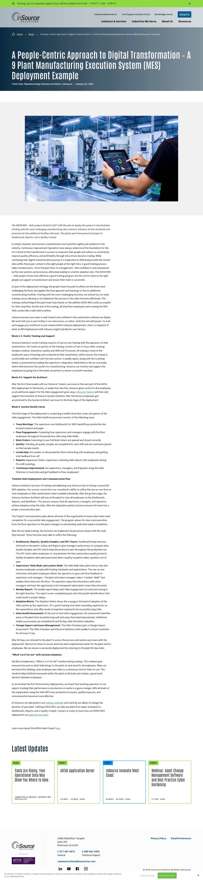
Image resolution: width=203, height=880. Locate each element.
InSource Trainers (85, 392)
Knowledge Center (164, 14)
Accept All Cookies (167, 875)
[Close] (198, 875)
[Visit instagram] (86, 869)
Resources (184, 21)
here (58, 728)
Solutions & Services (113, 21)
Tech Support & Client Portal (136, 14)
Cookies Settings (147, 875)
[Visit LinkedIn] (60, 869)
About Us (167, 21)
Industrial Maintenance (105, 14)
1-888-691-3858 (91, 851)
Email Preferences (181, 838)
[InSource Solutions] (26, 17)
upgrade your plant (38, 715)
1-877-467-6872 (66, 851)
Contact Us (184, 14)
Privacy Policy (158, 838)
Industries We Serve (144, 21)
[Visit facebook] (77, 869)
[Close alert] (189, 3)
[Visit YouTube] (69, 869)
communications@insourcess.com (76, 861)
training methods (54, 703)
